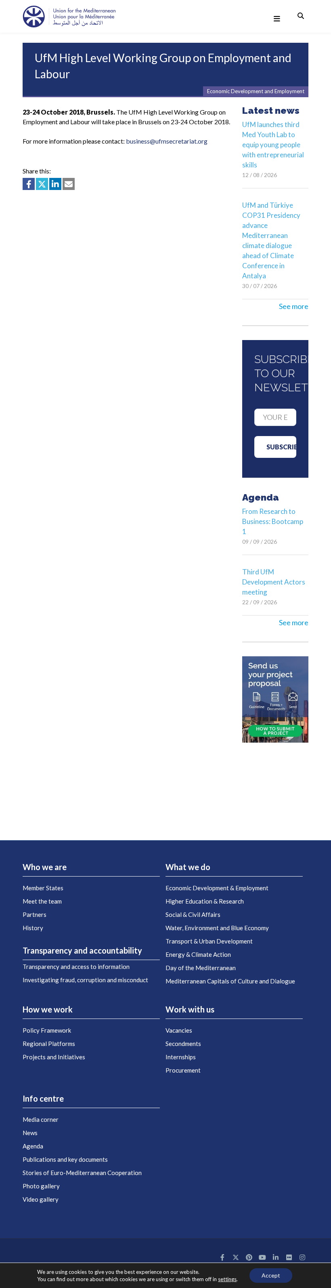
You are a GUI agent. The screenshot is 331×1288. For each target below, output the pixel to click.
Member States (43, 887)
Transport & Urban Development (209, 941)
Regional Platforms (49, 1043)
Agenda (33, 1146)
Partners (34, 914)
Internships (181, 1056)
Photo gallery (41, 1186)
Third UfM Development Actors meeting (273, 582)
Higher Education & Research (205, 901)
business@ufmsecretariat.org (166, 141)
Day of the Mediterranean (201, 967)
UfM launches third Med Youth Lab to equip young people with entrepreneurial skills (273, 144)
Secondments (183, 1043)
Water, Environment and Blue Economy (217, 927)
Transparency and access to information (76, 966)
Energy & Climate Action (198, 954)
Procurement (183, 1070)
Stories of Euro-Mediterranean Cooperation (82, 1172)
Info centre (43, 1098)
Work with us (190, 1009)
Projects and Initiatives (54, 1056)
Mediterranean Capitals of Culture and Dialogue (230, 981)
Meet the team (42, 901)
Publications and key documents (65, 1159)
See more (293, 306)
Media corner (41, 1119)
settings (227, 1279)
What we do (188, 867)
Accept (271, 1275)
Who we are (45, 867)
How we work (48, 1009)
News (30, 1132)
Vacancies (179, 1030)
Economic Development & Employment (217, 887)
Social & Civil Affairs (193, 914)
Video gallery (41, 1199)
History (33, 927)
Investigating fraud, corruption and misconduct (85, 979)
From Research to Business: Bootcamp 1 (272, 521)
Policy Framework (47, 1030)
